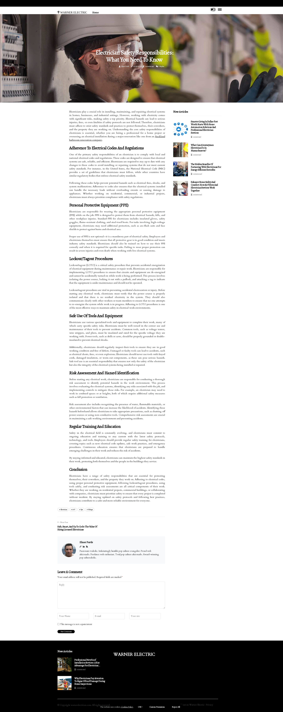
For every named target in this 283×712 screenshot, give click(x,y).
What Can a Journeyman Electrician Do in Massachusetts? (202, 147)
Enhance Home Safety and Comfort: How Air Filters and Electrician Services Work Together (204, 186)
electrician (63, 509)
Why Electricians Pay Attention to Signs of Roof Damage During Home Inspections (89, 681)
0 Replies (161, 66)
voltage (90, 509)
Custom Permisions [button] (157, 707)
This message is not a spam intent (76, 624)
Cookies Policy (127, 707)
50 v (73, 509)
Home (95, 12)
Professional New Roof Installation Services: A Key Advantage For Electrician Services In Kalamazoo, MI (86, 663)
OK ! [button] (140, 707)
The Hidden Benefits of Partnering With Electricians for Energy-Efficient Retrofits (206, 167)
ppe (81, 509)
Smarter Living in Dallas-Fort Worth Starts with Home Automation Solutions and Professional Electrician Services (204, 127)
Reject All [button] (176, 707)
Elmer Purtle (125, 66)
